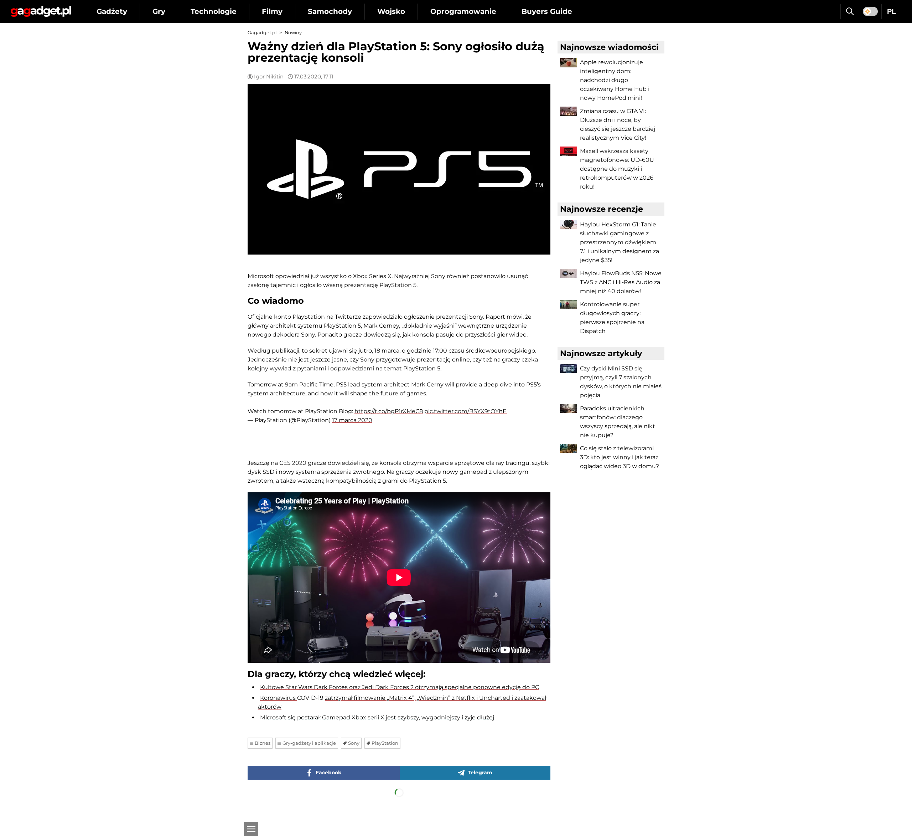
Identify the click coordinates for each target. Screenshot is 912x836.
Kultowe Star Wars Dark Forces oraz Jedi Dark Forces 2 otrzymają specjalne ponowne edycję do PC (399, 687)
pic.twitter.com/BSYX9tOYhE (465, 411)
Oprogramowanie (463, 11)
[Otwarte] (251, 829)
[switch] (870, 11)
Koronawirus (278, 697)
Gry (158, 11)
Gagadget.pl (262, 32)
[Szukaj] (849, 11)
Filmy (272, 11)
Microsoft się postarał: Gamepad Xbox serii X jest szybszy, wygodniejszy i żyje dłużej (377, 717)
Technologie (214, 11)
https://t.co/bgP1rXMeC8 (388, 411)
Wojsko (391, 11)
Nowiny (293, 32)
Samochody (330, 11)
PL (891, 11)
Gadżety (112, 11)
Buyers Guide (547, 11)
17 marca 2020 (352, 420)
